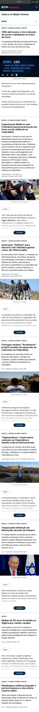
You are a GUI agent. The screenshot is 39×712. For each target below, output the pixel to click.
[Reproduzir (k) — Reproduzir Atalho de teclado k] (3, 710)
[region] (19, 356)
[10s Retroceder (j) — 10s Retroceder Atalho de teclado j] (7, 710)
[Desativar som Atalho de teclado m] (12, 710)
